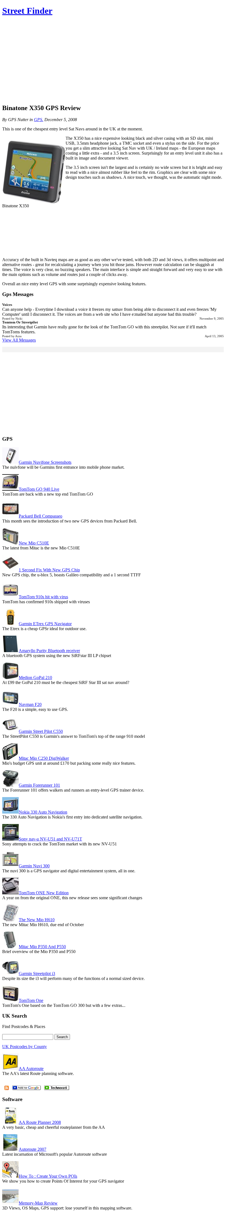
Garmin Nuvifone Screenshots (45, 462)
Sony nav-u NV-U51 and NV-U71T (50, 839)
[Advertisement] (113, 60)
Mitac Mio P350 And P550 (42, 946)
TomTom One (31, 1000)
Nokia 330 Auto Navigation (43, 812)
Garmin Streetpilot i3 (37, 973)
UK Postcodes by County (24, 1046)
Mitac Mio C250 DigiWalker (44, 758)
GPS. (38, 119)
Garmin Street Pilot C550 (41, 731)
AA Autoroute (31, 1068)
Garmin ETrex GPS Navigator (45, 623)
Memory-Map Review (38, 1203)
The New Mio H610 (37, 919)
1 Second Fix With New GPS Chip (49, 570)
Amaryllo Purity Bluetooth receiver (49, 650)
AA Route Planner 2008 (40, 1122)
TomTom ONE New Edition (44, 892)
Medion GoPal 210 (35, 677)
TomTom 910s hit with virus (43, 596)
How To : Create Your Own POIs (48, 1176)
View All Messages (19, 340)
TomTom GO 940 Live (39, 489)
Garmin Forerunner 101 (39, 785)
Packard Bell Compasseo (40, 516)
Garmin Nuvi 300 (34, 866)
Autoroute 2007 (32, 1149)
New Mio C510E (34, 543)
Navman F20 (30, 704)
